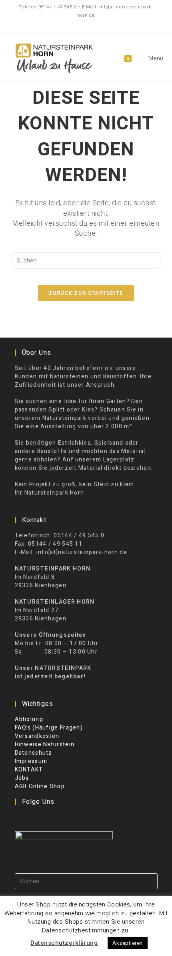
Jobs (22, 778)
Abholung (29, 719)
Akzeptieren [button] (127, 943)
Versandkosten (37, 736)
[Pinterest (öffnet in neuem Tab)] (84, 24)
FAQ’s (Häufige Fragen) (49, 727)
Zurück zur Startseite (85, 293)
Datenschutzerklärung (64, 942)
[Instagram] (30, 818)
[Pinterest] (41, 818)
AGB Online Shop (40, 786)
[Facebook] (20, 818)
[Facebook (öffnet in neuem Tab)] (70, 24)
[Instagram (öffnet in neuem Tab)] (99, 24)
